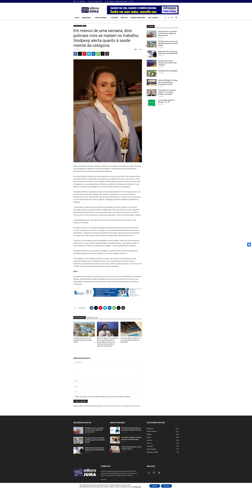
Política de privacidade (121, 1)
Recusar (166, 486)
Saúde (84, 25)
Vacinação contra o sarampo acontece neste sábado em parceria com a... (167, 33)
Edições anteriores (137, 18)
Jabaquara (86, 18)
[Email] (103, 54)
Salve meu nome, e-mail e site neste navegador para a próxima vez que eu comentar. (103, 396)
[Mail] (171, 17)
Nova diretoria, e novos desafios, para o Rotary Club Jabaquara (167, 63)
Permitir (154, 486)
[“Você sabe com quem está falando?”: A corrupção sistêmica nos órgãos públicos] (152, 92)
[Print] (107, 54)
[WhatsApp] (98, 54)
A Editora (114, 18)
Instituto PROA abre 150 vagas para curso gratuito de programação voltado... (168, 82)
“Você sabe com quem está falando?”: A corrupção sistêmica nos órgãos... (167, 92)
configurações (136, 487)
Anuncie (131, 1)
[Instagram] (168, 17)
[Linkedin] (93, 54)
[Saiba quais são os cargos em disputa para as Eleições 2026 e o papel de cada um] (152, 53)
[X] (80, 54)
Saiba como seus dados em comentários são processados (121, 406)
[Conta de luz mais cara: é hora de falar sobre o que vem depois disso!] (115, 449)
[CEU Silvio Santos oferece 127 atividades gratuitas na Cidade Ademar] (84, 329)
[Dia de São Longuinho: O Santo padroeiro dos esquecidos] (115, 439)
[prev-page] (74, 350)
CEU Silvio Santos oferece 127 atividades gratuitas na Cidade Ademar (82, 340)
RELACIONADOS (80, 317)
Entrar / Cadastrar (109, 1)
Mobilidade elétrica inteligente (168, 71)
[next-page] (78, 350)
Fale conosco (153, 18)
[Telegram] (89, 54)
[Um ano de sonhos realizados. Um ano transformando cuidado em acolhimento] (131, 329)
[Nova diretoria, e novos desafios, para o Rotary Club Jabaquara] (152, 63)
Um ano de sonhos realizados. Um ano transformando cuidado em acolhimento (130, 340)
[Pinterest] (84, 54)
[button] (176, 18)
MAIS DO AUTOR (92, 317)
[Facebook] (165, 17)
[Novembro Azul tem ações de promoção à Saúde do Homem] (115, 430)
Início (77, 18)
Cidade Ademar (100, 18)
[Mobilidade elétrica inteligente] (152, 73)
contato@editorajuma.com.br (116, 479)
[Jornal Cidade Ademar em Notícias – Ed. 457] (152, 102)
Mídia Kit (124, 18)
